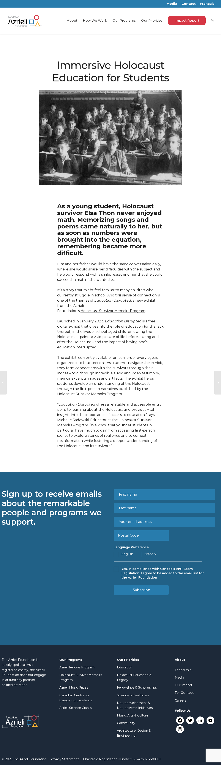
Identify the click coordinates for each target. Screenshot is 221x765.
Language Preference (131, 547)
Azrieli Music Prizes (73, 687)
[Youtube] (210, 720)
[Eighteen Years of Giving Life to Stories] (3, 383)
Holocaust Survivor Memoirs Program (113, 311)
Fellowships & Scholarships (137, 687)
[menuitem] (72, 21)
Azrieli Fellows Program (77, 667)
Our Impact (183, 685)
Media (172, 4)
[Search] (212, 21)
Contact (189, 4)
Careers (180, 700)
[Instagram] (180, 729)
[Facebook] (180, 720)
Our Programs (70, 660)
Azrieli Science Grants (75, 708)
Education (124, 667)
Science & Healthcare (133, 695)
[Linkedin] (200, 720)
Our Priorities (128, 660)
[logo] (23, 21)
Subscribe (141, 590)
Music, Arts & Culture (132, 715)
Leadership (183, 670)
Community (126, 723)
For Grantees (184, 693)
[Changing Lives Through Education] (217, 383)
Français (207, 4)
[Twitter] (190, 720)
